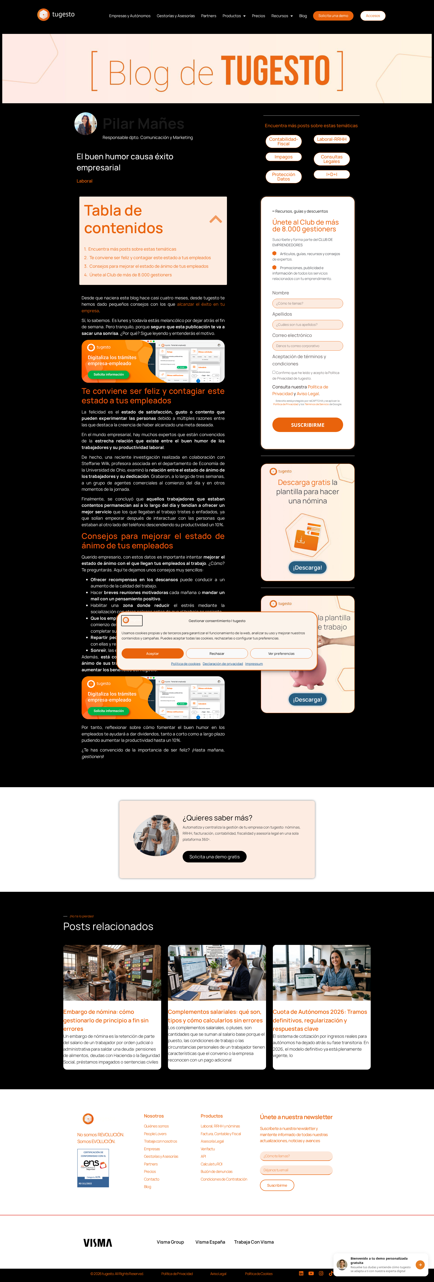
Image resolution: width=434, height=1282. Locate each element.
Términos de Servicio (317, 404)
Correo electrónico (292, 335)
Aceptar (152, 653)
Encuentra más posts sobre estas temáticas (132, 249)
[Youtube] (311, 1273)
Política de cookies (185, 663)
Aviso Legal (307, 394)
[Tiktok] (331, 1273)
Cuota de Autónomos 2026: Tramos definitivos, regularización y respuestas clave (320, 1020)
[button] (215, 219)
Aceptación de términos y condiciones (299, 360)
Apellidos (282, 314)
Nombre (280, 293)
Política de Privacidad (285, 404)
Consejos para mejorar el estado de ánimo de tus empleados (149, 266)
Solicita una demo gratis (214, 857)
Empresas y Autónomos (130, 15)
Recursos (279, 15)
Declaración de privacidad (223, 663)
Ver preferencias (281, 653)
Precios (258, 15)
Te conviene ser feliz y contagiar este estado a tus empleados (150, 258)
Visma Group (170, 1242)
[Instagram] (321, 1273)
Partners (208, 15)
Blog (303, 15)
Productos (232, 15)
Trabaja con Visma (254, 1242)
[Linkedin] (301, 1273)
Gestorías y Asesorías (176, 15)
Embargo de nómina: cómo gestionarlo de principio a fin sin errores (106, 1020)
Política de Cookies (259, 1273)
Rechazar (217, 653)
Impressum (254, 663)
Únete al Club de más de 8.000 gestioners (131, 275)
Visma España (210, 1242)
